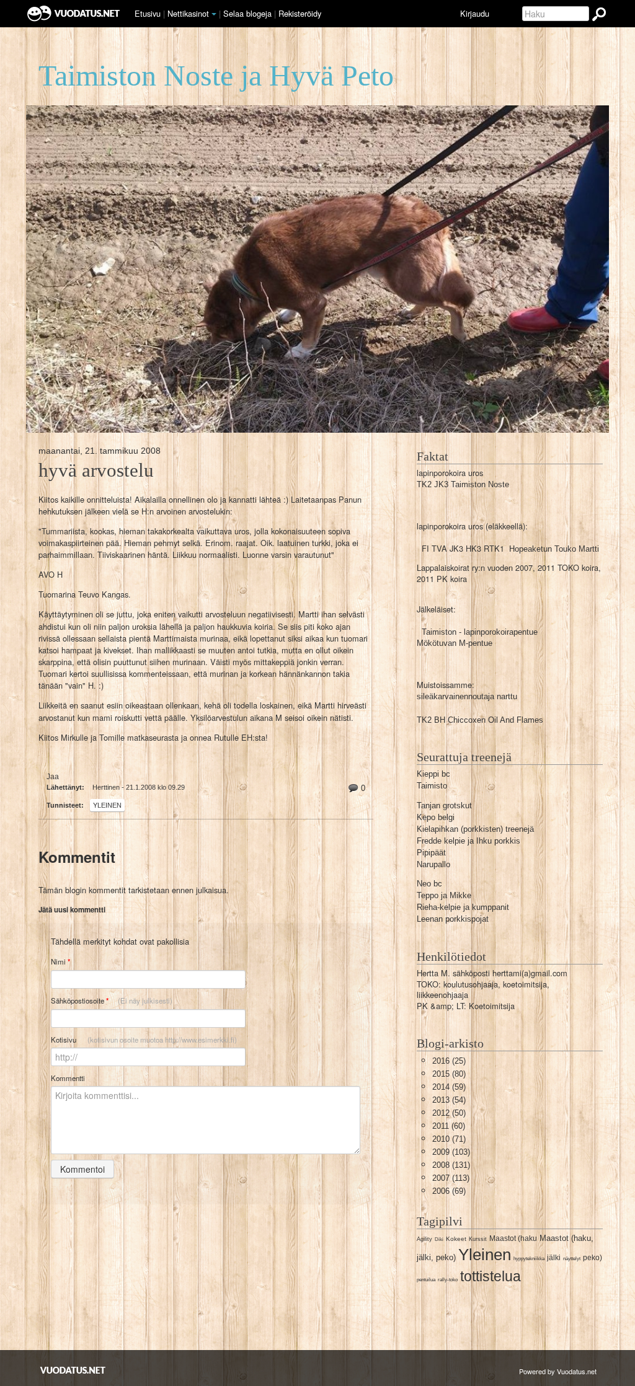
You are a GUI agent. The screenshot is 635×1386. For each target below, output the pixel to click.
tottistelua (490, 1276)
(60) (448, 1126)
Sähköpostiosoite (111, 1000)
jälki (554, 1257)
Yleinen (107, 805)
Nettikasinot (188, 13)
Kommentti (68, 1078)
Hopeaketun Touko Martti (554, 549)
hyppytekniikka (528, 1258)
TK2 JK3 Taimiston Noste (463, 484)
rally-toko (448, 1279)
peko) (592, 1257)
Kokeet (456, 1238)
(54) (449, 1100)
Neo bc (429, 883)
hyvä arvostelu (96, 470)
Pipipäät (431, 852)
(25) (449, 1061)
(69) (449, 1191)
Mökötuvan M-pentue (454, 643)
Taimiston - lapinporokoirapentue (480, 632)
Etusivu (148, 13)
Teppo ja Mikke (444, 895)
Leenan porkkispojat (453, 919)
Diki (439, 1239)
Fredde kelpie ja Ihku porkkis (468, 840)
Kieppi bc (433, 774)
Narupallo (433, 864)
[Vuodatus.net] (73, 1370)
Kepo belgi (436, 817)
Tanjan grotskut (444, 805)
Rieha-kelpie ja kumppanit (463, 907)
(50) (449, 1113)
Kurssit (478, 1239)
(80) (449, 1074)
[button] (213, 14)
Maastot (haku (513, 1238)
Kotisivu (144, 1039)
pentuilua (426, 1279)
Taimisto (432, 785)
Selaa (247, 13)
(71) (449, 1139)
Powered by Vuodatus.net (558, 1371)
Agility (424, 1239)
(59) (449, 1087)
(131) (451, 1165)
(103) (451, 1152)
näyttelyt (571, 1258)
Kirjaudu (474, 13)
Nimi (60, 961)
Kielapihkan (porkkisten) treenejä (475, 829)
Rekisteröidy (299, 13)
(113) (450, 1178)
